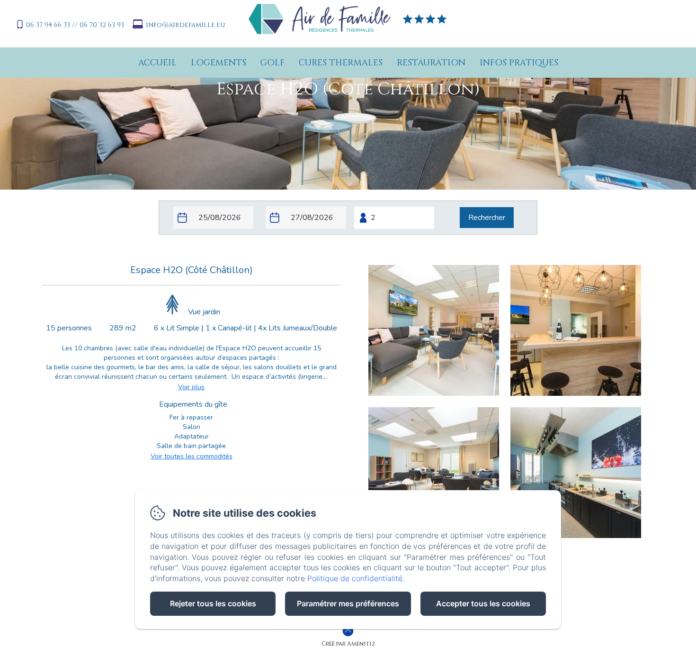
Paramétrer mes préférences (348, 603)
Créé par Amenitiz (348, 644)
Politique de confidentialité (354, 578)
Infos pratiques (519, 63)
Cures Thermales (341, 63)
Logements (218, 63)
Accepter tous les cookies (483, 603)
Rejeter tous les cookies (213, 603)
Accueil (157, 63)
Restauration (431, 63)
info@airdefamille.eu (185, 24)
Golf (272, 63)
